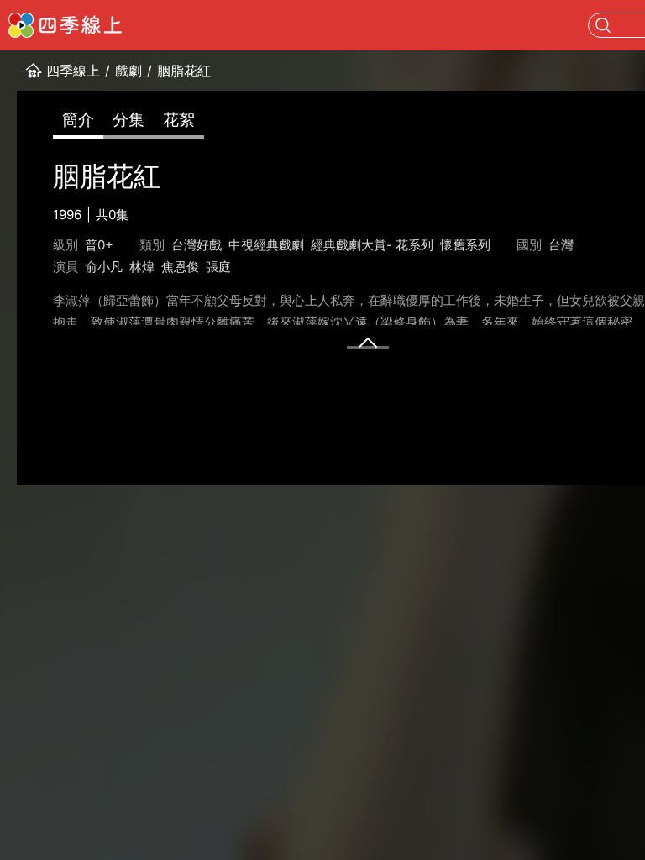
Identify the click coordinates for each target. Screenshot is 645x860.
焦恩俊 (180, 267)
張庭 (218, 267)
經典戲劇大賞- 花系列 (372, 245)
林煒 (142, 267)
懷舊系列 (465, 245)
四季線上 (73, 70)
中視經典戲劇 (266, 245)
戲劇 (128, 70)
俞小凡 (104, 267)
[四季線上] (65, 25)
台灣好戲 (196, 245)
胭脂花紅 (184, 70)
